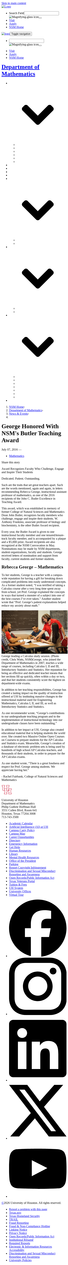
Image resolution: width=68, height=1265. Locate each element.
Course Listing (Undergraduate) (36, 383)
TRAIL (13, 1219)
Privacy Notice (18, 1233)
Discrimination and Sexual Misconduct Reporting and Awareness (32, 872)
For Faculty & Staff (28, 308)
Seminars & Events (28, 240)
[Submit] (40, 17)
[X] (37, 1138)
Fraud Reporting (19, 1222)
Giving (13, 400)
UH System (16, 888)
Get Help (14, 847)
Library (13, 854)
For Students (24, 311)
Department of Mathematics (20, 70)
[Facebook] (37, 955)
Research (14, 175)
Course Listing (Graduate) (32, 386)
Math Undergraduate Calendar (35, 397)
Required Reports (19, 1243)
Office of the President (22, 860)
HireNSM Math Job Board (33, 390)
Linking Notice (18, 1229)
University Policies (20, 1260)
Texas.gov (15, 1212)
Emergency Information (23, 843)
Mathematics (16, 456)
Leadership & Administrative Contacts (39, 148)
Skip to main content (14, 3)
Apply (13, 23)
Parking (13, 864)
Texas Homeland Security (24, 1216)
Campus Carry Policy (22, 830)
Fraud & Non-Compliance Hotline (29, 1226)
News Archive (25, 243)
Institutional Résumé (21, 1239)
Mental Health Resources (24, 857)
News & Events (18, 413)
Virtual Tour (16, 894)
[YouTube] (37, 1196)
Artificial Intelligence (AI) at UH (28, 826)
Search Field (16, 13)
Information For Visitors (31, 158)
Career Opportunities (21, 837)
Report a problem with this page (28, 1209)
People (13, 165)
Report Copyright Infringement (27, 867)
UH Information (26, 161)
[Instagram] (37, 1014)
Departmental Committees (32, 151)
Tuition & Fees (18, 884)
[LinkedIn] (37, 1080)
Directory (14, 840)
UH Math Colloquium (30, 376)
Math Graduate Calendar (31, 393)
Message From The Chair (32, 144)
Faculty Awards (26, 154)
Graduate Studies (19, 168)
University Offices (20, 891)
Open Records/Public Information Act (31, 877)
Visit (12, 20)
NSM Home (16, 27)
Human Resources (20, 850)
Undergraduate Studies (22, 171)
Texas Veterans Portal (22, 881)
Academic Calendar (21, 823)
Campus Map (17, 833)
